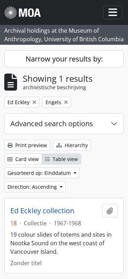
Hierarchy (75, 145)
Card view (26, 159)
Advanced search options (51, 123)
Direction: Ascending (32, 186)
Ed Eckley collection (42, 210)
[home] (25, 13)
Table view (64, 159)
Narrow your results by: (64, 59)
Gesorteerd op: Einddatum (39, 173)
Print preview (30, 145)
